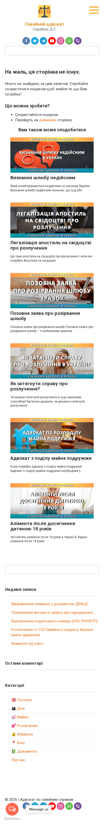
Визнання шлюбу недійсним (42, 177)
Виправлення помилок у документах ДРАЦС (50, 604)
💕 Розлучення (24, 725)
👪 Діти (18, 708)
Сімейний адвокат (45, 24)
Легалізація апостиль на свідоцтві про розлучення (50, 245)
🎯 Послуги (21, 700)
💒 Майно (20, 717)
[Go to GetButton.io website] (12, 818)
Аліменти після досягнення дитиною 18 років (42, 526)
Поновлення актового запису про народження (52, 612)
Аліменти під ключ (27, 643)
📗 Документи (24, 751)
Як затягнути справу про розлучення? (39, 386)
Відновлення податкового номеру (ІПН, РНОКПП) (54, 621)
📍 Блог (18, 743)
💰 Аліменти (22, 734)
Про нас (18, 760)
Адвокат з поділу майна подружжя (51, 458)
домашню (47, 120)
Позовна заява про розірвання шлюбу (45, 315)
